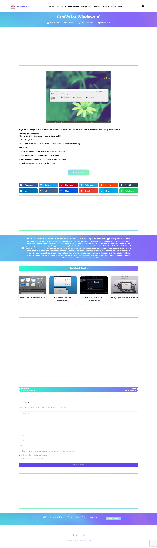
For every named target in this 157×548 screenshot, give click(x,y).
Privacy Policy (87, 540)
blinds (128, 239)
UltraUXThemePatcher (71, 253)
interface (68, 243)
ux (87, 253)
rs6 (57, 248)
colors (51, 241)
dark (113, 241)
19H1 (61, 239)
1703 (35, 239)
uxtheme (106, 253)
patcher (45, 246)
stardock (128, 248)
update (83, 253)
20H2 (84, 239)
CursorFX (87, 241)
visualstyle (86, 255)
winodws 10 (93, 258)
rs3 (48, 248)
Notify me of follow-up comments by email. (35, 455)
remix (28, 248)
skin (110, 248)
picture (51, 246)
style (38, 251)
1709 (40, 239)
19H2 (66, 239)
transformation (99, 251)
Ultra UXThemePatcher (35, 253)
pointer (58, 246)
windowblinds (110, 255)
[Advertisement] (78, 48)
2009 (74, 239)
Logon (88, 243)
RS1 (42, 248)
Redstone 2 (100, 246)
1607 (31, 239)
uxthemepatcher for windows (56, 255)
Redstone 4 (118, 246)
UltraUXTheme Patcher (53, 253)
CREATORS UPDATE (70, 241)
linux (83, 243)
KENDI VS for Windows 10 (32, 297)
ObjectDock (119, 243)
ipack (75, 243)
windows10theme (66, 258)
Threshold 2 (80, 251)
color (46, 241)
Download (78, 172)
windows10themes (81, 258)
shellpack (104, 248)
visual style (77, 255)
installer (62, 243)
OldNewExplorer (32, 163)
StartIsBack (31, 251)
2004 (70, 239)
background (115, 239)
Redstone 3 (109, 246)
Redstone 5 (127, 246)
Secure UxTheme (71, 248)
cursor (80, 241)
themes (63, 251)
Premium (65, 246)
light (79, 243)
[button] (86, 6)
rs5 (54, 248)
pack (28, 246)
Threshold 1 (71, 251)
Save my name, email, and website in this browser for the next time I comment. (49, 451)
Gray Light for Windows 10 (124, 297)
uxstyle (99, 253)
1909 (57, 239)
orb (126, 243)
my (99, 243)
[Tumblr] (80, 535)
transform (89, 251)
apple (108, 239)
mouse (94, 243)
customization (96, 241)
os (129, 243)
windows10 (128, 255)
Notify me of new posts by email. (32, 459)
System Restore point (59, 144)
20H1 (79, 239)
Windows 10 (105, 23)
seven (93, 248)
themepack (55, 251)
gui (124, 241)
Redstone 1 (91, 246)
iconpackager (48, 243)
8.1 (95, 239)
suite (43, 251)
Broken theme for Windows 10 (94, 299)
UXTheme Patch (117, 253)
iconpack (39, 243)
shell (98, 248)
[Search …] (143, 6)
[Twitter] (77, 535)
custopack (106, 241)
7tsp (89, 239)
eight (117, 241)
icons (56, 243)
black (123, 239)
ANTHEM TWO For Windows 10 (63, 299)
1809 (48, 239)
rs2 (45, 248)
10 (28, 239)
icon (33, 243)
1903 (52, 239)
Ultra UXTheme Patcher (121, 251)
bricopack (35, 241)
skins (122, 248)
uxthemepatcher (38, 255)
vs (91, 255)
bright (41, 241)
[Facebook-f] (73, 535)
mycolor (104, 243)
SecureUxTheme (85, 248)
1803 (44, 239)
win (102, 255)
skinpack (116, 248)
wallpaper (97, 255)
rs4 (51, 248)
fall (121, 241)
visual (70, 255)
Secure (62, 248)
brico (28, 241)
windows (119, 255)
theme (47, 251)
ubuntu (109, 251)
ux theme (92, 253)
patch (40, 246)
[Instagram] (84, 535)
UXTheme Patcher (58, 151)
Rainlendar (73, 246)
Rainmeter (82, 246)
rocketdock (35, 248)
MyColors (111, 243)
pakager (34, 246)
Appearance (101, 239)
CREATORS (58, 241)
